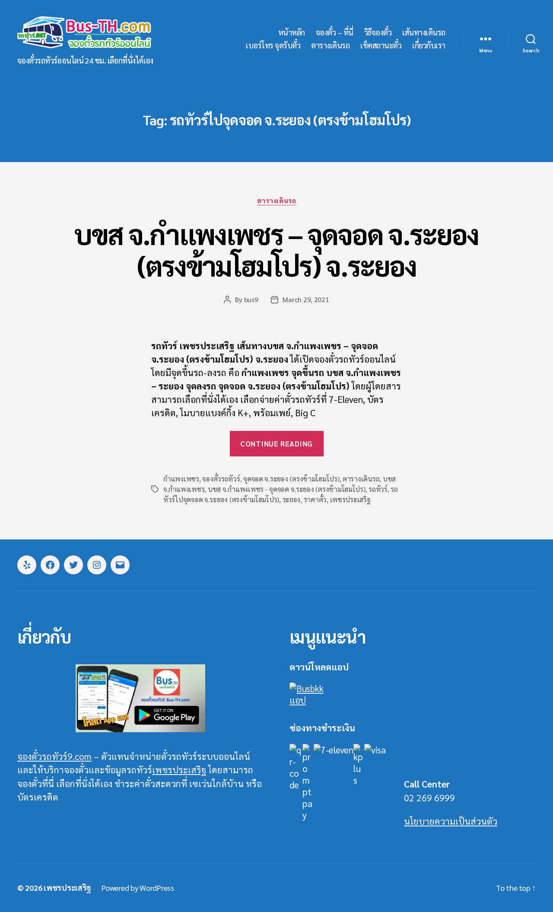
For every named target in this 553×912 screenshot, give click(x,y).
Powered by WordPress (138, 888)
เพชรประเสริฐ (350, 499)
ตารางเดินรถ (330, 45)
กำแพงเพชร (181, 478)
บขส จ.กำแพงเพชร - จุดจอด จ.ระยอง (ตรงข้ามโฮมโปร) (286, 489)
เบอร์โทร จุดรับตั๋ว (273, 45)
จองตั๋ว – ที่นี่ (334, 32)
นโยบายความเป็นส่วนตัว (450, 821)
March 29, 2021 (306, 299)
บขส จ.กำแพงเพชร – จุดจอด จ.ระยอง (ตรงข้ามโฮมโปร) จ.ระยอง (276, 249)
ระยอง (292, 499)
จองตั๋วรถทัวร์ (221, 478)
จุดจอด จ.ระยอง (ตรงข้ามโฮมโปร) (291, 478)
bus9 (251, 299)
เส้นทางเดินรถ (423, 32)
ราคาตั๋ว (315, 499)
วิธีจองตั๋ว (378, 32)
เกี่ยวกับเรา (428, 45)
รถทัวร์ (378, 489)
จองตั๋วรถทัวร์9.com (54, 756)
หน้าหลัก (291, 32)
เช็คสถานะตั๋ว (380, 45)
